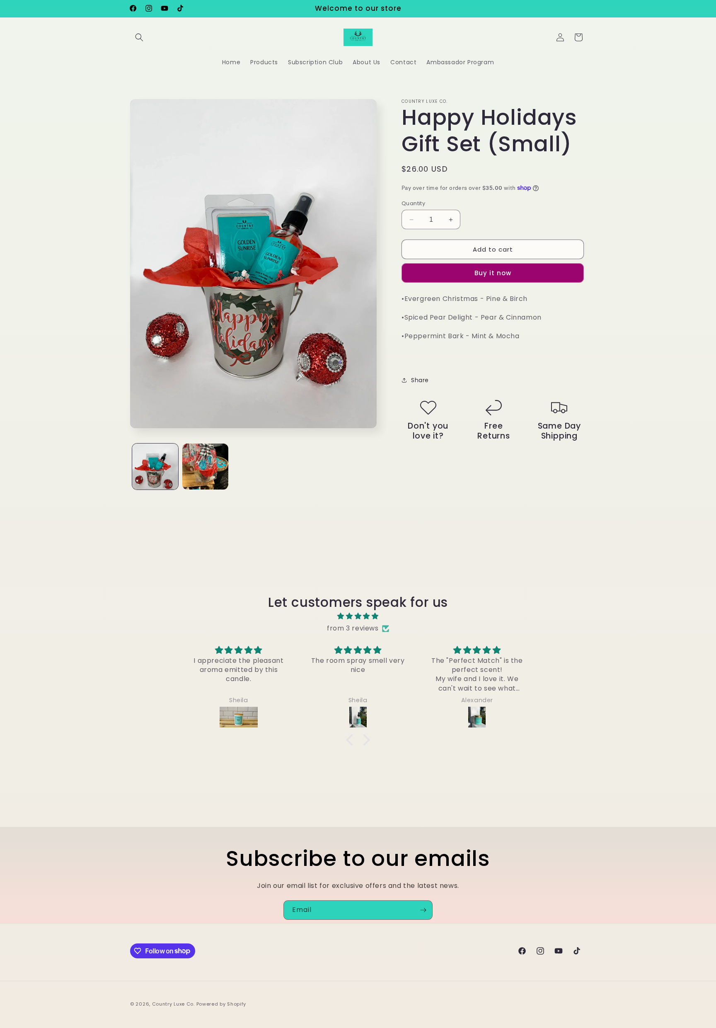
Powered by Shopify (221, 1004)
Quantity (413, 203)
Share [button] (420, 380)
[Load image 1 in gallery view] (155, 467)
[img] (358, 616)
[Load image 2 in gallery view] (205, 467)
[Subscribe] (423, 910)
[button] (139, 37)
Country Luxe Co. (173, 1004)
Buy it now (492, 273)
